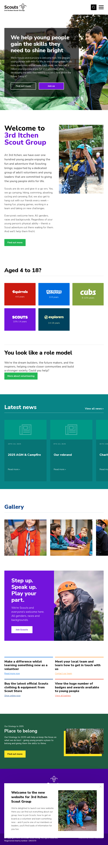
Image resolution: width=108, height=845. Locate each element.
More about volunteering (20, 376)
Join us (51, 86)
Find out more (23, 86)
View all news (93, 408)
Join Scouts (22, 629)
